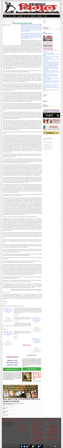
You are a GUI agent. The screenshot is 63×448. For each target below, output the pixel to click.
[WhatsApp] (33, 446)
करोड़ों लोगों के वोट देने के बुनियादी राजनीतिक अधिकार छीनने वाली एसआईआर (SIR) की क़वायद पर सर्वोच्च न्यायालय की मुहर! (51, 68)
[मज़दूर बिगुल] (31, 7)
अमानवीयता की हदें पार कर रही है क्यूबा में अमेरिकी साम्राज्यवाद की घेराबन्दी (37, 428)
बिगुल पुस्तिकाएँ (20, 16)
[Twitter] (24, 446)
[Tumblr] (41, 446)
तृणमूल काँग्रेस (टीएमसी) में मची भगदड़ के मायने (50, 74)
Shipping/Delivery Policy (48, 146)
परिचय (10, 16)
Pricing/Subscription (47, 142)
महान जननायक (8, 21)
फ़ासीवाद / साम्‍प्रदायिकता (22, 426)
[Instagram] (27, 446)
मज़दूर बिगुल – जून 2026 (47, 33)
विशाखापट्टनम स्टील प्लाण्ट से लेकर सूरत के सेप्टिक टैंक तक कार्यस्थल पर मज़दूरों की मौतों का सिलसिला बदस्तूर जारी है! (51, 82)
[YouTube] (30, 446)
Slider (19, 421)
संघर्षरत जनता (20, 431)
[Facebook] (21, 446)
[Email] (38, 446)
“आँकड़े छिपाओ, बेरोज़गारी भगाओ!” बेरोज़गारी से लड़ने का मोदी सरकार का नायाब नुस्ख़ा (51, 79)
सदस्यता (45, 16)
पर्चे (24, 16)
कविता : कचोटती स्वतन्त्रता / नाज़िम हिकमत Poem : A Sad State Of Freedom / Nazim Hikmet (51, 85)
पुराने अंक (14, 16)
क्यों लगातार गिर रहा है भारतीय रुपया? (48, 52)
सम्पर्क (51, 423)
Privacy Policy (46, 144)
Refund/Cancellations (47, 148)
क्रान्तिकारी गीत (33, 16)
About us (45, 140)
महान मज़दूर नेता (12, 21)
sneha (47, 421)
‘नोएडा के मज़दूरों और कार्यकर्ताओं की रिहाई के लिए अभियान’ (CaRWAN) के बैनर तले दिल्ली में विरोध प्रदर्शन (37, 439)
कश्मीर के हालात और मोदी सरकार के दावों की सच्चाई (51, 426)
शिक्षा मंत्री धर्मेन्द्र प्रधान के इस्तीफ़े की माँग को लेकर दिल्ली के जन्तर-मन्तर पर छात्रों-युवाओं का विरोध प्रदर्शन (37, 433)
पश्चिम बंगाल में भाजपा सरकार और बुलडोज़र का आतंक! (51, 61)
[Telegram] (36, 446)
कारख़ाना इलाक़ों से (21, 423)
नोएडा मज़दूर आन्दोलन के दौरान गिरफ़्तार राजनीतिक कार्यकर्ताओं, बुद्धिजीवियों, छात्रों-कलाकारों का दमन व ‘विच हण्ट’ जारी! (51, 72)
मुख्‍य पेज (5, 16)
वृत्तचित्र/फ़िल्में (39, 16)
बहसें (28, 16)
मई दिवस (4, 21)
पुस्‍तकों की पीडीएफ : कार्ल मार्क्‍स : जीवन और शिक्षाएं (51, 438)
